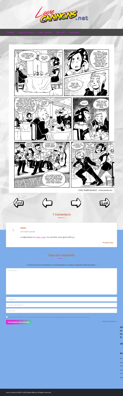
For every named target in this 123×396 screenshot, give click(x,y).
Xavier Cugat (41, 237)
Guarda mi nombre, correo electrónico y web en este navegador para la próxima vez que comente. (49, 317)
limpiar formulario (108, 321)
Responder (108, 243)
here (73, 237)
